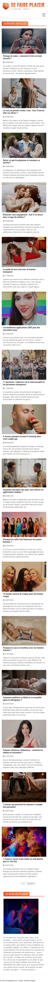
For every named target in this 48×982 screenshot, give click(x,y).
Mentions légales (29, 981)
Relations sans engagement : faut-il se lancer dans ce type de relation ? (23, 215)
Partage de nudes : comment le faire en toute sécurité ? (22, 57)
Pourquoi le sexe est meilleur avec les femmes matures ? (23, 649)
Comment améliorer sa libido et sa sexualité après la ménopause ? (22, 698)
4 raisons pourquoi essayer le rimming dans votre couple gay (22, 437)
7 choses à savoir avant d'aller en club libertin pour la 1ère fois (23, 860)
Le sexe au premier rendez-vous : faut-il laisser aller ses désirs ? (23, 111)
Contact (20, 981)
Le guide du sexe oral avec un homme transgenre (19, 270)
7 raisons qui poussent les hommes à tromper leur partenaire (23, 805)
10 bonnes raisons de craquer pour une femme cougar (23, 595)
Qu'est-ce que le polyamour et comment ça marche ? (21, 161)
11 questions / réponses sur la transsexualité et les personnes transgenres (24, 383)
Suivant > (31, 883)
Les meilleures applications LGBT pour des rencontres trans (21, 328)
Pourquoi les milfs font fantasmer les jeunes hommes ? (22, 540)
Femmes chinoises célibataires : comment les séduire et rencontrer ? (23, 751)
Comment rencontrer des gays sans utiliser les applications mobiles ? (23, 491)
